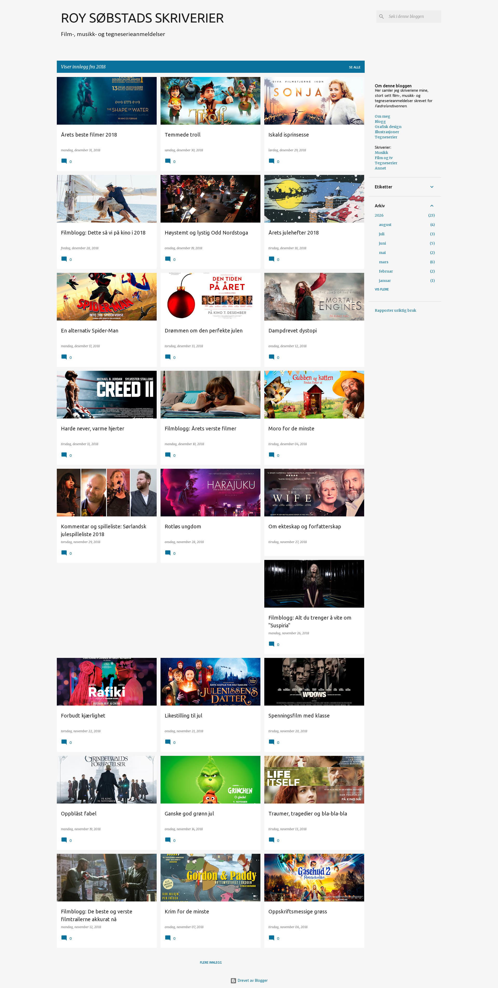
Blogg (380, 121)
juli (381, 234)
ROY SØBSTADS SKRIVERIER (142, 17)
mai (382, 252)
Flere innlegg (211, 962)
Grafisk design (388, 126)
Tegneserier (386, 137)
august (385, 224)
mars (383, 262)
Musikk (381, 152)
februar (386, 271)
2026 (379, 215)
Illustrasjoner (387, 132)
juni (382, 243)
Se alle (355, 67)
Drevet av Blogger (252, 981)
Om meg (382, 116)
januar (385, 280)
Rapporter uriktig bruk (395, 310)
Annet (380, 168)
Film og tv (384, 157)
